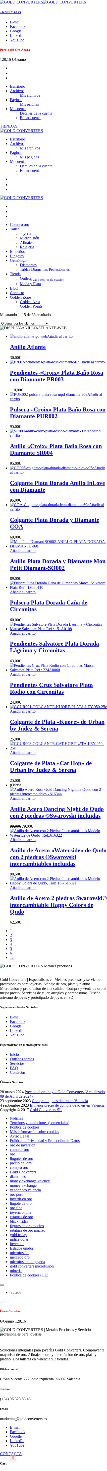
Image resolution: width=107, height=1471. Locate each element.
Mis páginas (29, 104)
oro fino (16, 1208)
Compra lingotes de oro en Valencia (60, 1101)
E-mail (15, 1017)
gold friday (18, 1235)
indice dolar (19, 1239)
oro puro (16, 1194)
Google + (17, 1026)
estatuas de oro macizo (27, 1230)
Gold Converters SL (46, 1110)
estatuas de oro (21, 1217)
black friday (19, 1221)
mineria (16, 1271)
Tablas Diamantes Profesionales (45, 269)
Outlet (42, 278)
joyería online (20, 1212)
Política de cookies (24, 1127)
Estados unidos (22, 1248)
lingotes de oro (21, 1158)
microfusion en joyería (27, 1262)
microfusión (19, 1253)
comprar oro (19, 1149)
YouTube (17, 1035)
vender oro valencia (25, 1190)
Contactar (17, 1072)
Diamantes (28, 265)
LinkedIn (17, 1030)
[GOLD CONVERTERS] (43, 2)
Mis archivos (30, 95)
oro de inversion (22, 1145)
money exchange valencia (30, 1181)
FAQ (14, 1068)
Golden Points (31, 306)
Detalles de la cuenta (36, 113)
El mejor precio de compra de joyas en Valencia (67, 1105)
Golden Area (30, 302)
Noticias (16, 1118)
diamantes (18, 1176)
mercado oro (20, 1257)
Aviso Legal (19, 1136)
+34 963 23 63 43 (10, 12)
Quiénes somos (22, 1059)
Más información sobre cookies (34, 1132)
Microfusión (29, 238)
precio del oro (21, 1163)
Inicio (14, 1054)
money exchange (23, 1185)
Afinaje (26, 242)
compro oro (19, 1167)
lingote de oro (21, 1203)
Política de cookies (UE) (29, 1275)
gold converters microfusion (32, 1266)
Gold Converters (23, 1172)
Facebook (17, 1021)
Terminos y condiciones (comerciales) (39, 1123)
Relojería (27, 247)
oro (12, 1154)
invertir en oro (21, 1199)
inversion (17, 1244)
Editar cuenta (30, 118)
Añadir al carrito (60, 336)
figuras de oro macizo (27, 1226)
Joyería (25, 233)
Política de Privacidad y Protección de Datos (45, 1140)
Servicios (17, 1063)
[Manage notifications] (13, 1458)
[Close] (2, 1285)
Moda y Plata (30, 284)
